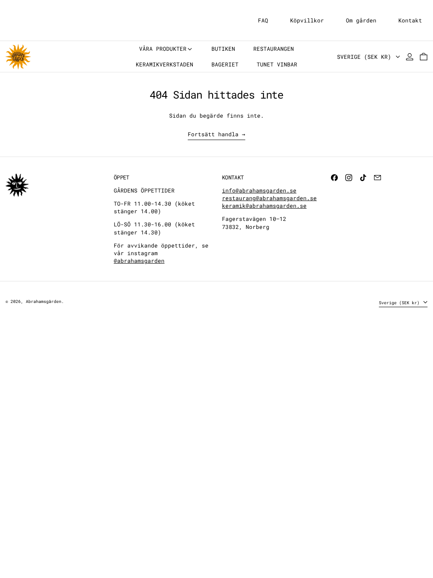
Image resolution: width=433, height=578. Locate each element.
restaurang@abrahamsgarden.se (269, 198)
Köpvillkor (307, 20)
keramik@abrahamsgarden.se (264, 205)
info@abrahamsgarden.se (259, 190)
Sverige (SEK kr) (366, 57)
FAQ (263, 20)
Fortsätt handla (213, 134)
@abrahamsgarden (139, 260)
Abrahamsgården (43, 301)
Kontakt (410, 20)
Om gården (361, 20)
